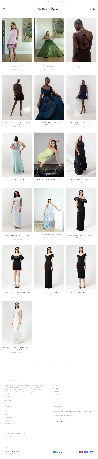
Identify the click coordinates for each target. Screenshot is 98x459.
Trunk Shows (8, 427)
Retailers (7, 423)
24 (66, 363)
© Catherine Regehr (12, 451)
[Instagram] (10, 400)
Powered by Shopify (11, 454)
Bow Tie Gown (81, 65)
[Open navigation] (4, 8)
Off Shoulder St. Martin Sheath (81, 235)
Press (6, 430)
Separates (56, 391)
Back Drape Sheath (17, 179)
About (6, 414)
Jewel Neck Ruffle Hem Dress (80, 122)
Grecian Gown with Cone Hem (81, 179)
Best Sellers (56, 394)
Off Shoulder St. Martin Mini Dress (17, 292)
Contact (7, 420)
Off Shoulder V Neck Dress (81, 292)
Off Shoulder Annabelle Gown (49, 122)
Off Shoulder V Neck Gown (49, 292)
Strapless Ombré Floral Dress (49, 179)
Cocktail (55, 388)
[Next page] (73, 363)
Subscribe (59, 421)
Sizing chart (8, 436)
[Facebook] (5, 400)
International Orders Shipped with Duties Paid (49, 1)
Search (7, 411)
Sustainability (8, 417)
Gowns (55, 385)
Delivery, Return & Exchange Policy (15, 433)
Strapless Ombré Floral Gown (49, 235)
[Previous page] (25, 363)
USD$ (6, 447)
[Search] (90, 9)
